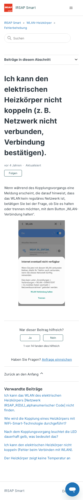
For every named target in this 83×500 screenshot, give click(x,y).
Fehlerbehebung (15, 27)
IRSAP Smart (12, 22)
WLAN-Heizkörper (39, 22)
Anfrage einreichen (57, 359)
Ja (30, 337)
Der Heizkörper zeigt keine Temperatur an (37, 458)
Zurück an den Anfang (21, 374)
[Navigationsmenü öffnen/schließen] (71, 7)
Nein (53, 337)
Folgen (13, 173)
